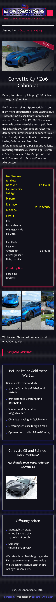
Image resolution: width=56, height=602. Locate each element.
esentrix (36, 597)
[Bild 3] (11, 320)
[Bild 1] (11, 300)
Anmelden (47, 597)
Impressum (9, 597)
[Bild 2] (31, 310)
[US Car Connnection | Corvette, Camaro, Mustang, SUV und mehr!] (24, 12)
